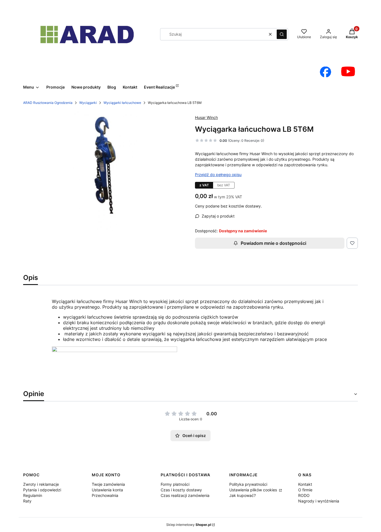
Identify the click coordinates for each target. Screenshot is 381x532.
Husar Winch (206, 117)
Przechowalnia (105, 495)
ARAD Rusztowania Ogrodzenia (48, 103)
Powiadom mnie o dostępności (273, 243)
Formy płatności (175, 484)
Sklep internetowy (188, 525)
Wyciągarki (88, 103)
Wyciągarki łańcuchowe (122, 103)
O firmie (305, 489)
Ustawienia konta (107, 489)
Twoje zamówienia (108, 484)
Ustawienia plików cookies (253, 489)
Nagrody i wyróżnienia (318, 501)
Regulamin (32, 495)
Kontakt (305, 484)
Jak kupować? (242, 495)
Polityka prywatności (248, 484)
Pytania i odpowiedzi (42, 489)
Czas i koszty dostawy (181, 489)
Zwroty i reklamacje (41, 484)
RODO (304, 495)
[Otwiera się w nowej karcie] (325, 72)
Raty (27, 501)
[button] (282, 34)
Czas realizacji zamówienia (185, 495)
